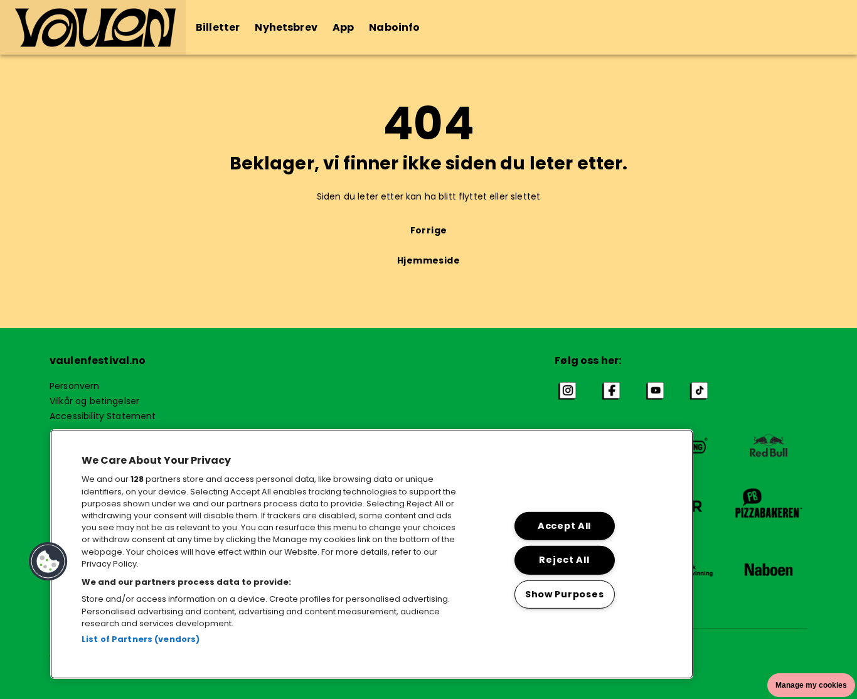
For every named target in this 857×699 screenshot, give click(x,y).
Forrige (428, 230)
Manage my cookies (811, 685)
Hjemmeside (428, 260)
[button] (93, 27)
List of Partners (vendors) (141, 639)
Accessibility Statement (103, 416)
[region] (371, 554)
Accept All (564, 526)
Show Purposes (564, 594)
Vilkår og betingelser (94, 401)
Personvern (75, 386)
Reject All (564, 559)
